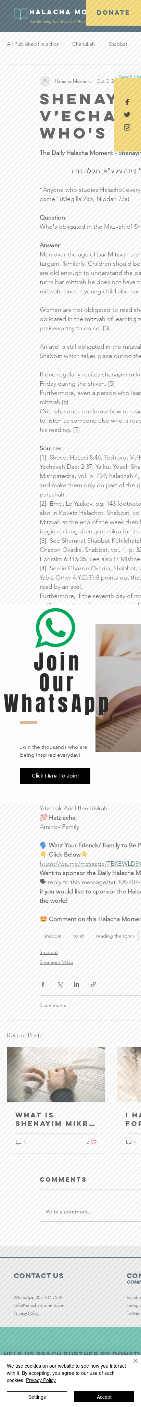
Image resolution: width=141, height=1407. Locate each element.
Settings (37, 1396)
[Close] (131, 1365)
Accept (104, 1396)
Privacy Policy (41, 1380)
